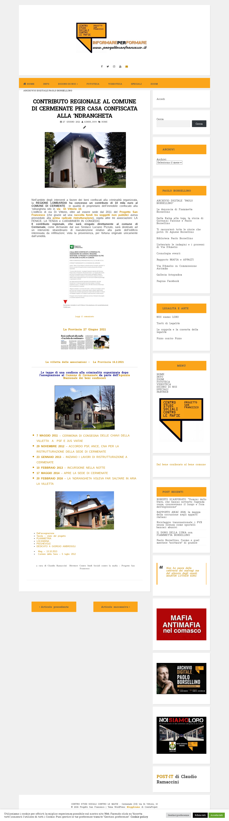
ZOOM (154, 83)
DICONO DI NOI (167, 386)
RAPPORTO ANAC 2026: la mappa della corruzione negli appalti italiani (179, 514)
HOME (160, 374)
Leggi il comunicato (84, 316)
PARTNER (162, 391)
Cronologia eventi (168, 253)
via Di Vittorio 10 (69, 209)
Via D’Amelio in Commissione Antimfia (177, 267)
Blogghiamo (133, 807)
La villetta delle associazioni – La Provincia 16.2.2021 (84, 362)
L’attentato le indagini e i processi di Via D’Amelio (180, 246)
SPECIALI (162, 389)
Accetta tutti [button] (217, 815)
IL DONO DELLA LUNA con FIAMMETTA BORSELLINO (175, 534)
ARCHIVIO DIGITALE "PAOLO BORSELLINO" (175, 202)
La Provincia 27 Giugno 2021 (84, 329)
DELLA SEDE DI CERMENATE (86, 451)
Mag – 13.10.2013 (48, 551)
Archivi (161, 159)
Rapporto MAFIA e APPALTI (175, 259)
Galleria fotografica (169, 274)
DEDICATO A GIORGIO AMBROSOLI (56, 546)
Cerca (160, 119)
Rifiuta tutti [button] (200, 815)
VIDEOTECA (115, 83)
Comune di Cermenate (82, 375)
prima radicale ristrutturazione (73, 218)
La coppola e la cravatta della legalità (177, 331)
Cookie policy (139, 816)
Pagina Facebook (168, 281)
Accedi (161, 99)
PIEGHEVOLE (44, 543)
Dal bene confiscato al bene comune (181, 464)
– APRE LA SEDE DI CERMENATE (72, 473)
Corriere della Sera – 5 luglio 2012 (57, 554)
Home (30, 83)
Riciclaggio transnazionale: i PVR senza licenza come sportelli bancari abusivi (179, 524)
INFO (46, 83)
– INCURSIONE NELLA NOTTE (71, 467)
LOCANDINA (43, 541)
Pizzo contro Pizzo (169, 338)
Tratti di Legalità (168, 323)
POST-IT (165, 776)
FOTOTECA (163, 381)
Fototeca (93, 83)
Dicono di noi (67, 83)
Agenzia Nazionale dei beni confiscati (96, 376)
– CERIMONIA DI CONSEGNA (68, 435)
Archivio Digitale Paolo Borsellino (47, 90)
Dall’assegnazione (45, 533)
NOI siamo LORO (168, 316)
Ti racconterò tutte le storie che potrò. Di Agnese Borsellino (179, 230)
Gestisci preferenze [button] (178, 815)
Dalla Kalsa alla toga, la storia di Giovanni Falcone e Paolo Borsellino (180, 220)
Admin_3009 (90, 121)
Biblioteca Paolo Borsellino (175, 238)
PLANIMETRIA (44, 538)
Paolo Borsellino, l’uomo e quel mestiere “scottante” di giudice (178, 541)
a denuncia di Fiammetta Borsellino (174, 210)
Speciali (136, 83)
